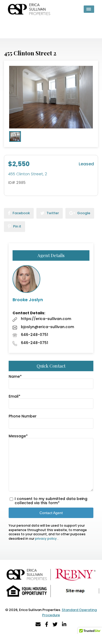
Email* (14, 396)
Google (83, 213)
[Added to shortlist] (92, 66)
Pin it (16, 226)
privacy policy (46, 539)
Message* (18, 436)
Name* (15, 376)
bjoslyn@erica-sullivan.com (47, 326)
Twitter (52, 213)
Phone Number (23, 416)
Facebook (21, 213)
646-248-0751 (34, 334)
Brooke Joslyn (28, 300)
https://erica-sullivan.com (46, 318)
